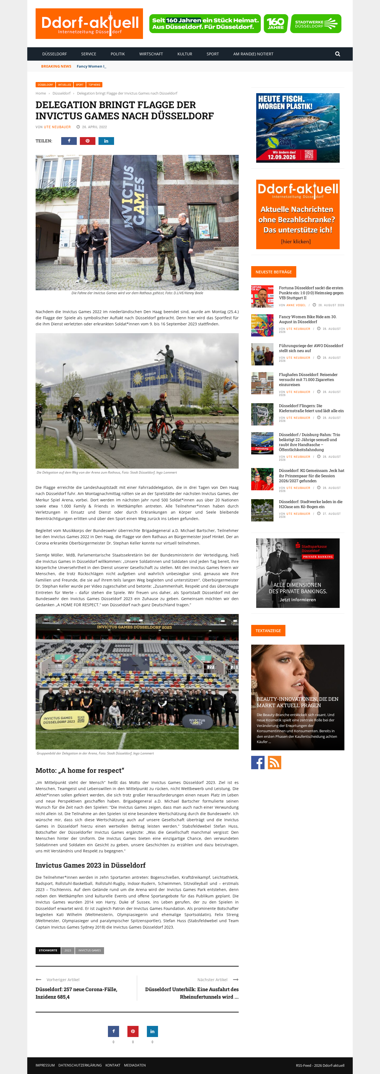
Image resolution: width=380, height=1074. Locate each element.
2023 (68, 950)
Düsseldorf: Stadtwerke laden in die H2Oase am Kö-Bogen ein (310, 504)
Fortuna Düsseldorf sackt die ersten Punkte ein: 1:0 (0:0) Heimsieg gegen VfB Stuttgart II (311, 292)
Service (88, 53)
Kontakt (112, 1065)
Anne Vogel (296, 305)
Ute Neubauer (57, 127)
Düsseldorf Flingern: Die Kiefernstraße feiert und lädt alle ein (311, 408)
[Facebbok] (258, 761)
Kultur (184, 53)
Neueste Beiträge (274, 271)
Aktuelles (64, 84)
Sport (213, 53)
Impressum (45, 1065)
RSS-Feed (303, 1065)
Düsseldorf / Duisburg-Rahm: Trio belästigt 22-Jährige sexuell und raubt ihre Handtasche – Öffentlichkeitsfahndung (309, 442)
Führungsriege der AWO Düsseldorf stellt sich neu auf (311, 348)
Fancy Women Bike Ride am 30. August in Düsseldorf (124, 66)
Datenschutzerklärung (80, 1065)
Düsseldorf (54, 53)
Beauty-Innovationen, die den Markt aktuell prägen (298, 702)
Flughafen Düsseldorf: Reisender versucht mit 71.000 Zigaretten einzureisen (308, 379)
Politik (118, 53)
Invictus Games (89, 950)
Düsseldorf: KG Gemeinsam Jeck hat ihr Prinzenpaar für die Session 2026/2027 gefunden (311, 475)
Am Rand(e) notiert (253, 53)
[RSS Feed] (274, 761)
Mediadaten (135, 1065)
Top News (94, 84)
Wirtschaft (151, 53)
